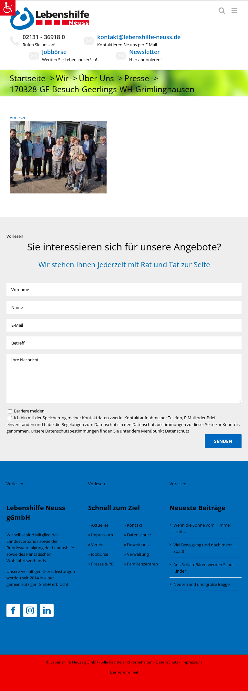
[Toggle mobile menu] (235, 10)
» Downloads (136, 544)
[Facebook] (13, 610)
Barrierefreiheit (124, 672)
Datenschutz (167, 662)
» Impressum (100, 535)
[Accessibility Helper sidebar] (8, 8)
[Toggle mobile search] (222, 10)
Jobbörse (54, 52)
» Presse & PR (101, 564)
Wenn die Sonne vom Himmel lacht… (202, 528)
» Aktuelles (98, 525)
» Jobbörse (98, 554)
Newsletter (144, 52)
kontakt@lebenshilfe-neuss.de (139, 37)
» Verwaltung (136, 554)
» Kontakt (133, 525)
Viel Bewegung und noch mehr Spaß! (202, 548)
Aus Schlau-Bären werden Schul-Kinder (204, 568)
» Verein (95, 544)
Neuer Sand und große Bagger (202, 584)
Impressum (191, 662)
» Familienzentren (141, 564)
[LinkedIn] (47, 610)
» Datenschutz (137, 535)
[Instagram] (30, 610)
